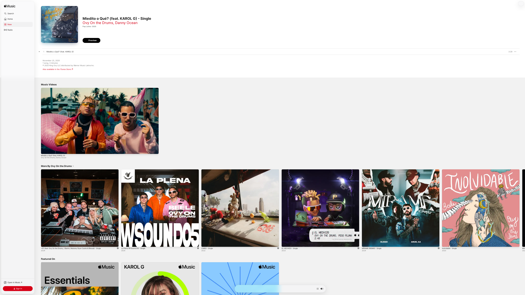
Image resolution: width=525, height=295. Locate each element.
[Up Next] (317, 289)
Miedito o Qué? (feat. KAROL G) (53, 155)
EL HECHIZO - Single (290, 170)
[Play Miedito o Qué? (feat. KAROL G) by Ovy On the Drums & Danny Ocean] (43, 52)
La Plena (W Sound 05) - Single (134, 170)
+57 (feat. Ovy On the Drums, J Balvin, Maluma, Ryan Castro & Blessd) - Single (74, 170)
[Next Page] (522, 208)
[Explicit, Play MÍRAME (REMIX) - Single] (365, 243)
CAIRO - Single (207, 170)
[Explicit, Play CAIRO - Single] (205, 243)
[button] (18, 13)
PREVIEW (509, 51)
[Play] (44, 150)
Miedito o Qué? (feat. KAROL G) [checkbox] (60, 52)
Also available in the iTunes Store (57, 69)
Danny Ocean (126, 23)
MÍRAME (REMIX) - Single (372, 170)
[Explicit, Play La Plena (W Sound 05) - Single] (125, 243)
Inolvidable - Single (450, 170)
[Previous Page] (38, 208)
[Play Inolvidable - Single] (445, 243)
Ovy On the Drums (98, 23)
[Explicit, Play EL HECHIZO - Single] (285, 243)
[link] (57, 166)
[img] (9, 6)
